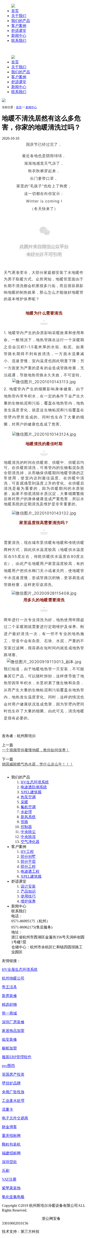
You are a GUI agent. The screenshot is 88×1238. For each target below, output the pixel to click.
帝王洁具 (9, 987)
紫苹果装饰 (11, 1188)
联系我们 (18, 41)
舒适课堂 (18, 31)
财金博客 (9, 1127)
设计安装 (28, 886)
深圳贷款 (9, 1162)
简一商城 (9, 1013)
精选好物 (9, 1004)
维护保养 (28, 901)
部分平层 (28, 862)
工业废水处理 (13, 1101)
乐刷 (5, 1171)
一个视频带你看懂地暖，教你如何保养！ (35, 750)
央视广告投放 (13, 1092)
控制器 (26, 827)
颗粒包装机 (11, 1144)
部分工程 (28, 866)
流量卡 (7, 1109)
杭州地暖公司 (13, 978)
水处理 (26, 812)
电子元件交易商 (15, 1118)
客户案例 (18, 26)
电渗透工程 (30, 871)
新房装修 (9, 996)
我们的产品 (20, 21)
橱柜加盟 (9, 1048)
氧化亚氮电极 (13, 1197)
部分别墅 (28, 857)
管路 (24, 822)
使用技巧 (28, 896)
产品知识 (28, 891)
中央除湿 (28, 837)
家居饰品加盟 (13, 1031)
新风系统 (28, 817)
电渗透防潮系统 (34, 787)
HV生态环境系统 (35, 782)
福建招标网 (11, 1153)
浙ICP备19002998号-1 (20, 1219)
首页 (15, 11)
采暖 (24, 802)
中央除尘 (28, 832)
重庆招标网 (11, 1136)
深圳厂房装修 (13, 1022)
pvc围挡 (8, 1066)
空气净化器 (30, 842)
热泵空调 (28, 797)
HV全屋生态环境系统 (20, 969)
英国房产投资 (13, 1074)
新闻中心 (18, 36)
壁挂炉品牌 (11, 1083)
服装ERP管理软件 (16, 1057)
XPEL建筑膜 (31, 792)
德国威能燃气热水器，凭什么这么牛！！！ (37, 764)
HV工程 (27, 852)
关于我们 (18, 16)
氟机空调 (28, 807)
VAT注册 (9, 1179)
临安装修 (9, 1039)
